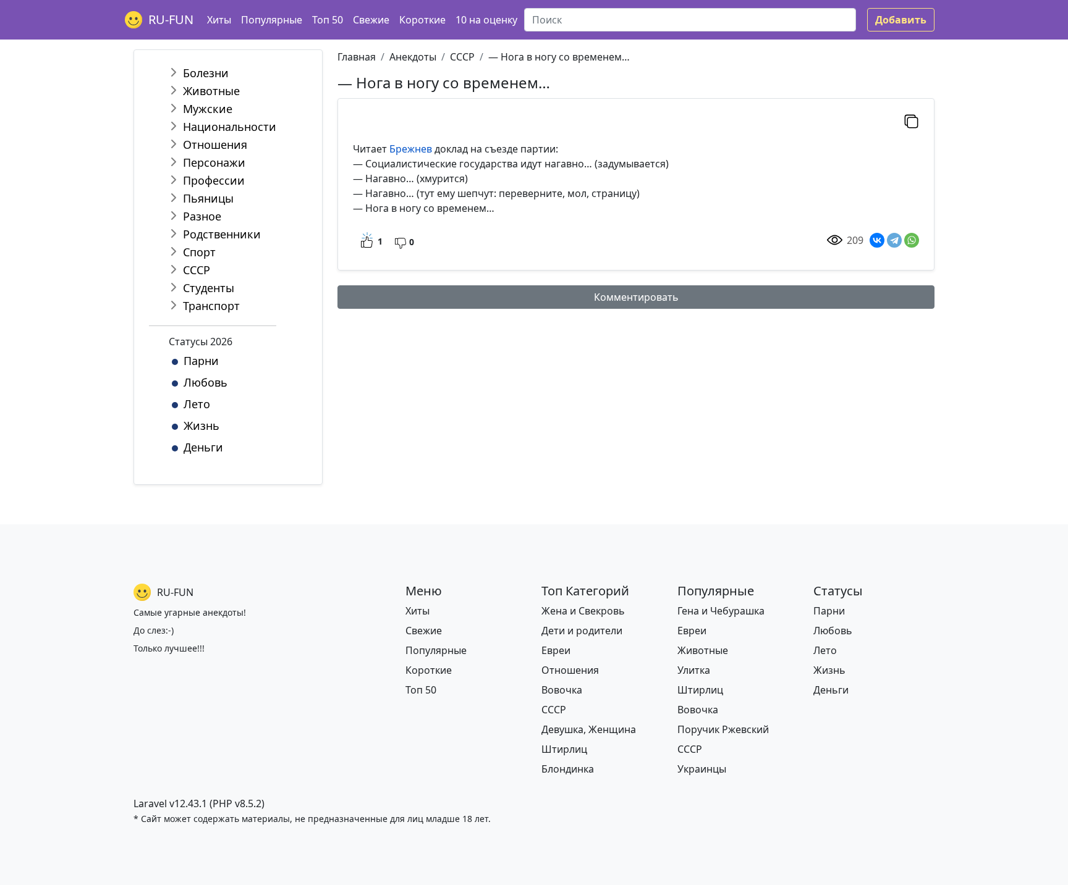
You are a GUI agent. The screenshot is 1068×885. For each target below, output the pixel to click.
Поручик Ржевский (723, 729)
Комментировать (636, 297)
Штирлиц (564, 749)
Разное (202, 216)
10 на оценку (486, 20)
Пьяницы (208, 198)
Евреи (555, 650)
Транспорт (211, 305)
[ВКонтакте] (877, 240)
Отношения (215, 144)
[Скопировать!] (911, 121)
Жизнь (201, 425)
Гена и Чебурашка (721, 611)
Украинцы (701, 769)
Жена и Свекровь (583, 611)
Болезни (206, 72)
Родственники (222, 234)
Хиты (219, 20)
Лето (197, 403)
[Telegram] (894, 240)
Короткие (422, 20)
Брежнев (410, 149)
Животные (211, 90)
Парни (201, 360)
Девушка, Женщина (588, 729)
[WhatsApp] (911, 240)
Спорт (199, 252)
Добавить (900, 20)
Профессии (214, 180)
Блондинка (567, 769)
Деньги (203, 447)
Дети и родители (581, 630)
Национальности (229, 126)
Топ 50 (327, 20)
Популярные (271, 20)
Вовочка (561, 690)
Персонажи (214, 162)
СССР (196, 269)
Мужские (207, 108)
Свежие (371, 20)
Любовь (205, 382)
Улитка (693, 670)
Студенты (208, 287)
